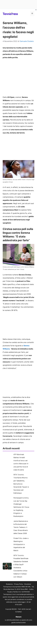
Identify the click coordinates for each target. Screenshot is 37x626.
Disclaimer (27, 584)
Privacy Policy (18, 584)
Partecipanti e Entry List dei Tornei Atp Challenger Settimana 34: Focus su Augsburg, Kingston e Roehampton (21, 507)
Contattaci (18, 612)
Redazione (9, 584)
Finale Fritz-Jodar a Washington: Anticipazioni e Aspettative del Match (20, 544)
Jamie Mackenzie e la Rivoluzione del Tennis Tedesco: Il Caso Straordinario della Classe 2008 (20, 527)
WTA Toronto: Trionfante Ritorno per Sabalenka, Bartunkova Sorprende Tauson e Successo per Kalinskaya (21, 484)
